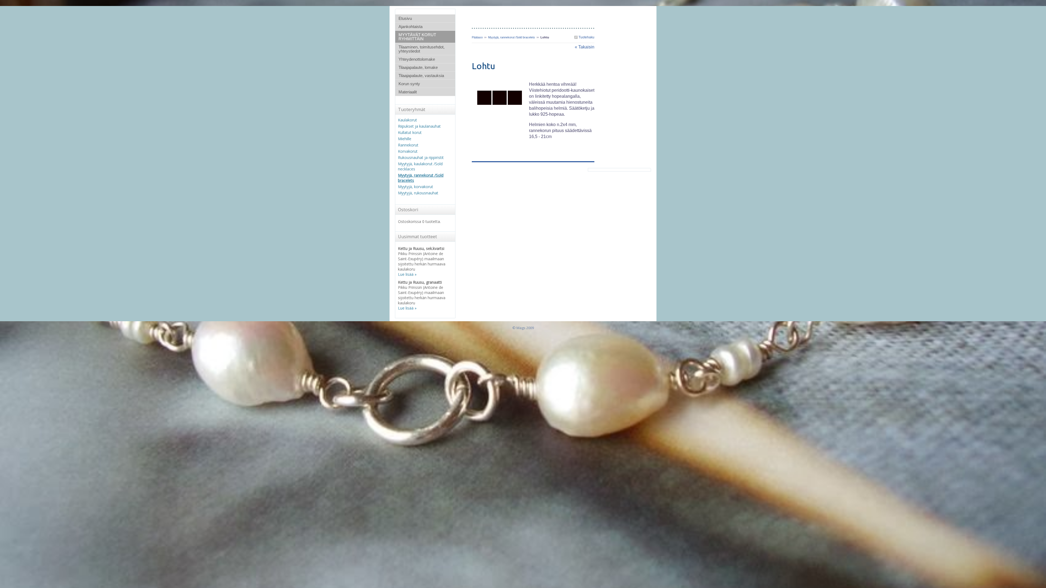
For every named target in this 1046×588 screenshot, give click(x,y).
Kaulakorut (407, 119)
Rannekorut (408, 145)
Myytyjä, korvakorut (415, 186)
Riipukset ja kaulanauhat (419, 126)
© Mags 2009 (523, 327)
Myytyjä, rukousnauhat (418, 192)
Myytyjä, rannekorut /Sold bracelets (511, 37)
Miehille (404, 138)
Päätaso (477, 37)
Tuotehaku (586, 37)
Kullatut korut (410, 132)
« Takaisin (584, 47)
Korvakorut (408, 151)
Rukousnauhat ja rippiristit (421, 157)
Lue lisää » (407, 274)
